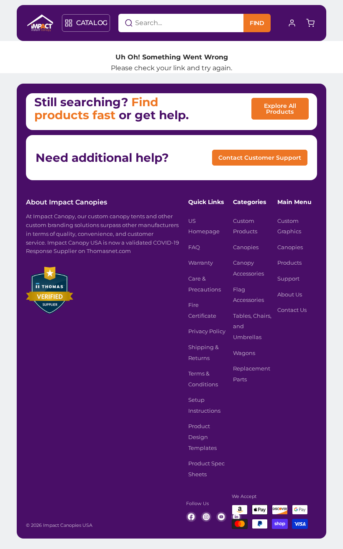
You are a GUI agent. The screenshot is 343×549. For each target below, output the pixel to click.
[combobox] (170, 23)
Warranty (200, 262)
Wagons (244, 353)
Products (289, 262)
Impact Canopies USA (67, 525)
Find (257, 23)
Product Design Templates (202, 437)
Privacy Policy (206, 331)
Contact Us (292, 309)
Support (288, 278)
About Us (289, 294)
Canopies (246, 247)
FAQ (194, 247)
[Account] (292, 23)
